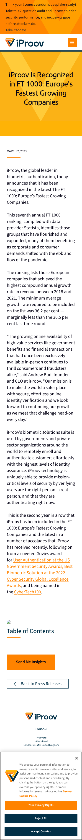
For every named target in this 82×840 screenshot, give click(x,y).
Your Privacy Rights (41, 805)
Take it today (15, 30)
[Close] (77, 758)
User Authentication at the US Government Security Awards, (38, 563)
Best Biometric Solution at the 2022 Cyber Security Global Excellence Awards (40, 576)
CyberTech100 (27, 592)
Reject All (41, 818)
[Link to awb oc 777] (72, 42)
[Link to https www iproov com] (24, 39)
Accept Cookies (41, 831)
